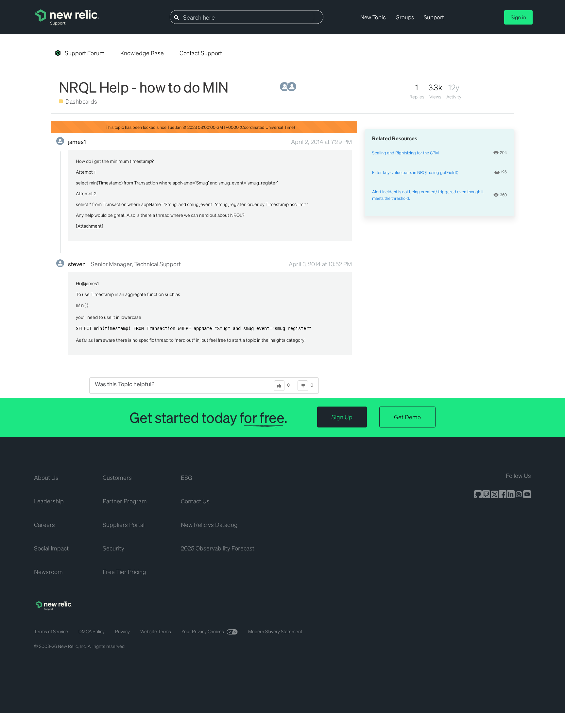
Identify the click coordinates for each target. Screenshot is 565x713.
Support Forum (85, 53)
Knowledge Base (142, 53)
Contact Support (201, 53)
